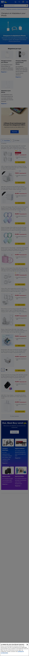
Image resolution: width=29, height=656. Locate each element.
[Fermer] (27, 644)
